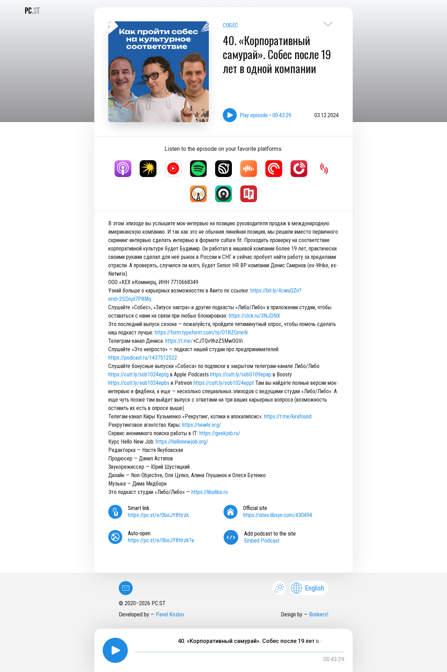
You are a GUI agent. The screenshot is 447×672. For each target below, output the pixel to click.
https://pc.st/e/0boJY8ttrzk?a (161, 540)
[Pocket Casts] (273, 168)
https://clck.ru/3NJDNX (254, 315)
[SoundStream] (324, 168)
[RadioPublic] (248, 193)
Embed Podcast (261, 540)
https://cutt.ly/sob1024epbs (138, 383)
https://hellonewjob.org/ (182, 441)
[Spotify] (198, 168)
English (314, 588)
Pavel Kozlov (170, 614)
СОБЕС (230, 25)
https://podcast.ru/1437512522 (142, 357)
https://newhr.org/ (201, 425)
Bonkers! (318, 614)
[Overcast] (198, 193)
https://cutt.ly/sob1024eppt (223, 383)
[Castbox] (248, 168)
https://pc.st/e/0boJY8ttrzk (158, 515)
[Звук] (223, 168)
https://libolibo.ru (209, 492)
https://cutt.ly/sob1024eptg (138, 374)
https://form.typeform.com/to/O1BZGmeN (201, 332)
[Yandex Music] (148, 168)
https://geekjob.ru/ (219, 433)
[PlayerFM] (299, 168)
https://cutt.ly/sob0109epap (240, 374)
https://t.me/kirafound (288, 416)
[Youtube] (173, 168)
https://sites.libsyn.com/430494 (277, 515)
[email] (126, 588)
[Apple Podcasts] (123, 168)
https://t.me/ (179, 341)
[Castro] (223, 193)
